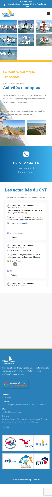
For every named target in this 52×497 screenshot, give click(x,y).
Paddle (8, 40)
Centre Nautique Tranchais (23, 205)
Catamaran (29, 26)
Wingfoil (8, 53)
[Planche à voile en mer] (35, 127)
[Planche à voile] (12, 127)
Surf (44, 40)
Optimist (8, 26)
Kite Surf (26, 40)
